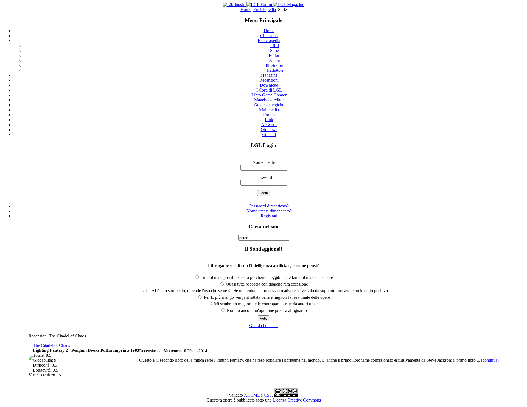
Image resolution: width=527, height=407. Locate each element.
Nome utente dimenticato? (269, 211)
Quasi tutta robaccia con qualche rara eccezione (266, 284)
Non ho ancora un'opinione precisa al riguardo (266, 310)
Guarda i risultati (263, 325)
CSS (268, 395)
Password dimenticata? (269, 206)
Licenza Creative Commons (297, 400)
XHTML (252, 395)
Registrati (269, 216)
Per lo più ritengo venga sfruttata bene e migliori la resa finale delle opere (266, 297)
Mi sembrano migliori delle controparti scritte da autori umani (266, 303)
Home (245, 9)
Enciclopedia (264, 9)
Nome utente (264, 162)
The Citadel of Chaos (51, 345)
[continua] (489, 360)
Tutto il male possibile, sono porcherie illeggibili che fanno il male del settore (266, 277)
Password (263, 177)
